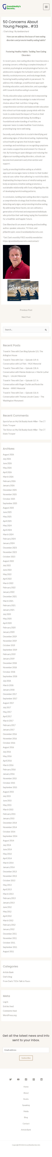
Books (26, 1099)
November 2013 (10, 876)
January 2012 (8, 929)
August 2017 (8, 703)
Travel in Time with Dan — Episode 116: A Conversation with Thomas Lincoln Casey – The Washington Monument (23, 397)
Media (26, 1111)
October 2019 (9, 645)
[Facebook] (26, 1079)
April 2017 (7, 716)
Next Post (26, 317)
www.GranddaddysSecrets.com (29, 232)
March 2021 (8, 601)
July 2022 (7, 565)
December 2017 (10, 694)
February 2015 (9, 814)
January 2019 (8, 659)
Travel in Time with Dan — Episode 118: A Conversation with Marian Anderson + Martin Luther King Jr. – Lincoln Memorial (26, 372)
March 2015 (8, 809)
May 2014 (7, 854)
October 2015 (9, 783)
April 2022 (7, 579)
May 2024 (7, 525)
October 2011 (9, 943)
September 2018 (10, 676)
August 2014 (8, 840)
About (26, 1093)
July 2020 (7, 614)
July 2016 (7, 752)
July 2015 (7, 796)
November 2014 (10, 827)
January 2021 (8, 610)
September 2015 (10, 787)
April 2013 (7, 889)
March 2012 (8, 920)
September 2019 (10, 650)
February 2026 (9, 481)
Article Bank (8, 972)
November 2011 (10, 938)
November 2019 (10, 641)
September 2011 (10, 947)
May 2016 (7, 756)
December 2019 (10, 636)
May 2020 (7, 618)
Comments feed (10, 1011)
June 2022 (7, 570)
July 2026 (7, 459)
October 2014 (9, 832)
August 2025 (8, 508)
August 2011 (8, 951)
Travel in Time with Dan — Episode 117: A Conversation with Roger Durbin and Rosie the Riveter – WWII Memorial (23, 384)
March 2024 (8, 534)
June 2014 (7, 849)
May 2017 (7, 712)
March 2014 (8, 863)
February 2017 (9, 725)
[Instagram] (34, 1079)
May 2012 (7, 911)
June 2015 (7, 800)
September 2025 (10, 503)
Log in (5, 1002)
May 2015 (7, 805)
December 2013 (10, 871)
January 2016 (8, 774)
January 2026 (8, 485)
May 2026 (7, 468)
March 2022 (8, 583)
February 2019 (9, 654)
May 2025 (7, 516)
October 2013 (9, 880)
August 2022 (8, 561)
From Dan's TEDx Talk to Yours (16, 981)
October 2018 (9, 672)
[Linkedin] (41, 1079)
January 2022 (8, 592)
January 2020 (8, 632)
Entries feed (8, 1006)
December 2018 (10, 663)
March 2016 (8, 765)
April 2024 (7, 530)
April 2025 (7, 521)
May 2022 (7, 574)
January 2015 (8, 818)
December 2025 (10, 490)
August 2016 (8, 747)
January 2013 (8, 903)
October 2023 (9, 556)
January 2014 (8, 867)
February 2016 (9, 769)
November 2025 (10, 494)
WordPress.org (10, 1015)
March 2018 (8, 685)
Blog (26, 1117)
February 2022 (9, 587)
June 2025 (7, 512)
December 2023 (10, 548)
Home (26, 1086)
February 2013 (9, 898)
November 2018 (10, 667)
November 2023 (10, 552)
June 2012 (7, 907)
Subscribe (26, 1058)
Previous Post (26, 310)
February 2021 (9, 605)
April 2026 (7, 472)
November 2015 (10, 778)
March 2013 (8, 894)
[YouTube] (18, 1079)
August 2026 (8, 454)
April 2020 (7, 623)
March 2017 (8, 721)
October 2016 (9, 743)
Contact (26, 1123)
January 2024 (8, 543)
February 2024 (9, 539)
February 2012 (9, 925)
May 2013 (7, 885)
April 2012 (7, 916)
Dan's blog (8, 31)
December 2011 (10, 934)
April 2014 (7, 858)
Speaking (26, 1105)
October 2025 (9, 499)
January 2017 (8, 729)
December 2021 (10, 596)
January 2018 (8, 690)
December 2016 (10, 734)
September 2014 (10, 836)
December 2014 (10, 823)
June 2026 (7, 463)
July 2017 (7, 707)
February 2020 (9, 627)
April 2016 (7, 761)
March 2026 (8, 477)
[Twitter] (10, 1079)
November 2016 (10, 738)
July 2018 (7, 681)
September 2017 (10, 698)
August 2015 (8, 792)
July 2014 (7, 845)
